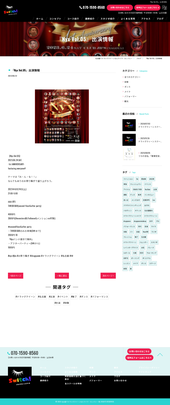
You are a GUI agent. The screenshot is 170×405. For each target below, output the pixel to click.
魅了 (136, 237)
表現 (125, 268)
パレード (151, 247)
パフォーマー (130, 96)
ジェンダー (144, 242)
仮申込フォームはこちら (146, 7)
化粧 (134, 253)
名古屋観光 (148, 210)
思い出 (126, 200)
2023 (141, 253)
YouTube (147, 189)
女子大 (146, 205)
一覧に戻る (62, 275)
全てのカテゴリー (132, 77)
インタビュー (149, 195)
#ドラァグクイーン (25, 296)
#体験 (66, 302)
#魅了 (74, 296)
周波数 (143, 179)
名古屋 (143, 237)
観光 (126, 101)
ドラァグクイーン (130, 242)
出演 (155, 189)
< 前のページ (15, 275)
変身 (146, 226)
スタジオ (154, 242)
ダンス (127, 86)
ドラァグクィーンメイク (132, 216)
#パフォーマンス (99, 296)
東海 (125, 184)
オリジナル (147, 258)
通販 (125, 195)
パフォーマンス (129, 226)
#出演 (52, 296)
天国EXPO (146, 200)
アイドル (127, 189)
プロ (157, 221)
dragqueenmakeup (140, 221)
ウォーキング (151, 253)
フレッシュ (128, 237)
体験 (126, 81)
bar (154, 200)
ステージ (152, 263)
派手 (151, 221)
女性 (142, 247)
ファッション (128, 179)
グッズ (132, 195)
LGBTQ (126, 258)
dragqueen (127, 221)
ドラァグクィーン (150, 216)
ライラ (153, 226)
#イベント (63, 296)
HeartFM (145, 232)
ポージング (135, 258)
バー (131, 232)
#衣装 (57, 302)
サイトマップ (145, 371)
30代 (140, 226)
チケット (138, 210)
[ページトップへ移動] (160, 354)
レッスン (127, 263)
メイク (127, 91)
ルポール (127, 253)
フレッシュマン (135, 184)
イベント (147, 184)
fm (137, 179)
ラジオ (153, 232)
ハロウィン (128, 210)
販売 (139, 195)
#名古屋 (42, 296)
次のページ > (108, 275)
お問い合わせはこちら (119, 7)
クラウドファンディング (132, 205)
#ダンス (84, 296)
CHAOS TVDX (137, 189)
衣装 (138, 232)
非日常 (151, 179)
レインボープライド (131, 247)
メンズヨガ (136, 200)
